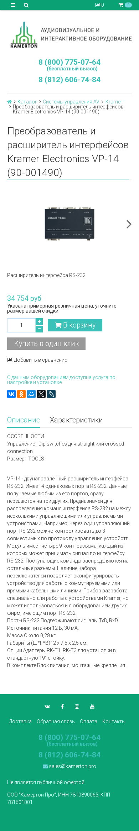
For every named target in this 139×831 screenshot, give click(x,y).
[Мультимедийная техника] (69, 34)
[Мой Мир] (31, 394)
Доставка (20, 721)
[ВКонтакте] (11, 394)
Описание (23, 420)
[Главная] (9, 101)
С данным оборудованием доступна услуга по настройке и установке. (61, 379)
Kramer (113, 101)
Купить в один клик (46, 344)
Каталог (27, 101)
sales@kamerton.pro (72, 766)
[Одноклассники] (21, 394)
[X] (41, 394)
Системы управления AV (71, 101)
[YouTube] (92, 706)
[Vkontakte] (47, 706)
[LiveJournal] (51, 394)
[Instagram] (77, 706)
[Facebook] (62, 706)
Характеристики (76, 420)
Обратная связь (56, 721)
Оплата (88, 721)
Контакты (113, 721)
